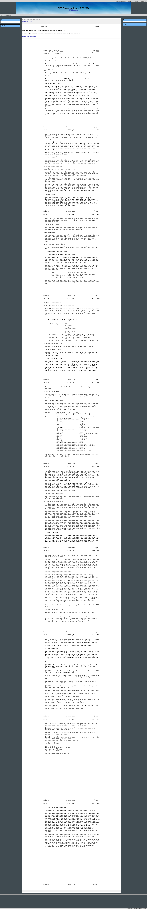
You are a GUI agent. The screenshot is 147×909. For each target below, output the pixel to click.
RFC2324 (29, 21)
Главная (24, 21)
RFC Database (73, 10)
